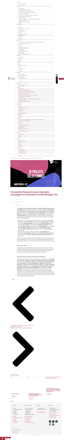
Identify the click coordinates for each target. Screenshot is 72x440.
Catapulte (20, 37)
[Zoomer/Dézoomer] (1, 437)
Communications (18, 199)
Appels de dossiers (22, 57)
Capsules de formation (22, 17)
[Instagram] (50, 424)
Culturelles (17, 203)
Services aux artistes (29, 408)
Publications (21, 58)
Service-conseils (27, 405)
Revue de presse (21, 5)
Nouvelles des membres (19, 205)
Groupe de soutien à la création (23, 48)
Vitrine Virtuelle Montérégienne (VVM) (24, 54)
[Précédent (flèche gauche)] (1, 439)
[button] (57, 75)
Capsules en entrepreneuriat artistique (25, 43)
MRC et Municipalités (22, 31)
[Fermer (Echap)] (9, 437)
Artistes (20, 26)
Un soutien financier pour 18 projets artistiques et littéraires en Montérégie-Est (31, 158)
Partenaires (20, 68)
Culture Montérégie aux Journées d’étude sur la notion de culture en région (36, 395)
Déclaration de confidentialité (16, 430)
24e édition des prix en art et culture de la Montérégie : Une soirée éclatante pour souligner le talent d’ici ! (53, 390)
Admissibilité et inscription (23, 20)
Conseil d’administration (22, 65)
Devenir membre (21, 74)
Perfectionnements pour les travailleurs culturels (26, 11)
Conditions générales (15, 429)
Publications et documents (42, 409)
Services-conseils (19, 24)
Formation (18, 6)
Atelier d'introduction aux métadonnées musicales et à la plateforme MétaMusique (31, 42)
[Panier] (54, 78)
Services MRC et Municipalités (28, 413)
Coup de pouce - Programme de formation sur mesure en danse (28, 15)
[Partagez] (6, 437)
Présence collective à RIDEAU (23, 51)
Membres (18, 72)
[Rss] (53, 424)
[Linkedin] (56, 421)
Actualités (18, 2)
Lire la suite (13, 397)
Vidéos (20, 61)
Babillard (18, 55)
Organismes (20, 27)
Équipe (20, 64)
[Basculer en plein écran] (4, 437)
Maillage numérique (22, 50)
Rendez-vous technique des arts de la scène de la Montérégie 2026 (29, 19)
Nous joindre (21, 71)
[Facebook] (50, 421)
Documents (20, 69)
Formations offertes (22, 8)
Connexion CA (21, 44)
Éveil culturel (21, 38)
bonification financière (31, 239)
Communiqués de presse (22, 84)
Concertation (21, 30)
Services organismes (29, 409)
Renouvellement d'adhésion (54, 409)
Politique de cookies (15, 431)
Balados (20, 136)
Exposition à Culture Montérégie (24, 47)
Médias (20, 67)
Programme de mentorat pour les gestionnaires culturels (27, 12)
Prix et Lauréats (21, 52)
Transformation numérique (23, 34)
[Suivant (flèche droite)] (4, 439)
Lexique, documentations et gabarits (24, 21)
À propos (20, 23)
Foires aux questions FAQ (22, 78)
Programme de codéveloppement (24, 13)
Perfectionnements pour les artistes (24, 9)
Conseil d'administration (18, 409)
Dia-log (20, 123)
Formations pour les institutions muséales (25, 16)
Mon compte (21, 81)
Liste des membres (21, 151)
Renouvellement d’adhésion (23, 75)
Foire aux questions (53, 412)
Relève (20, 111)
